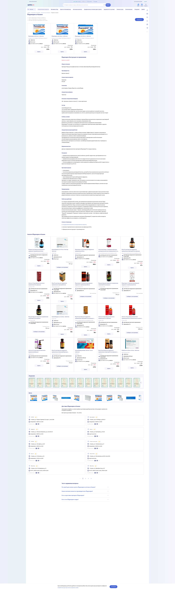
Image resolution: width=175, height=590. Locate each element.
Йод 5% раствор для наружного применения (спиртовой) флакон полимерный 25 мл (60, 351)
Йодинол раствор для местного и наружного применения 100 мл (36, 250)
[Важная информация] (147, 24)
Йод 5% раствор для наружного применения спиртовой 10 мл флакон (131, 250)
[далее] (140, 382)
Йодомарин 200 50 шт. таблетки (36, 36)
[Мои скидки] (147, 13)
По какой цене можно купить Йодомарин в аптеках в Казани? (78, 487)
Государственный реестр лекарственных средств (74, 224)
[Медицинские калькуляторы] (147, 21)
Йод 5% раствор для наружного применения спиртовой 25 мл (59, 283)
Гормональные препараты (45, 12)
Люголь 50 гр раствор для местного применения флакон (36, 351)
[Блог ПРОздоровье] (147, 17)
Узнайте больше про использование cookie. (68, 587)
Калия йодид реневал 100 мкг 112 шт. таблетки (84, 351)
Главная (28, 12)
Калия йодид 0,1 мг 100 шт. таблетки (60, 316)
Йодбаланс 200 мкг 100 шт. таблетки (130, 350)
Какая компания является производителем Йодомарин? (77, 491)
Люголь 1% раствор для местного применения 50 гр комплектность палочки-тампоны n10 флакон (132, 317)
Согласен (113, 586)
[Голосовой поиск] (104, 5)
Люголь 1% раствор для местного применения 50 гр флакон (36, 283)
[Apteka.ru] (32, 5)
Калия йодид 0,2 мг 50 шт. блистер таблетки (60, 250)
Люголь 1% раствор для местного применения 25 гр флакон (106, 317)
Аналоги (139, 19)
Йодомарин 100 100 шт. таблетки (83, 36)
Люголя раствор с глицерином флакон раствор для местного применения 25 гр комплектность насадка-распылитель (108, 250)
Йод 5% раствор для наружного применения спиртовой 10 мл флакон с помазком (84, 317)
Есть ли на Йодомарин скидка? (70, 499)
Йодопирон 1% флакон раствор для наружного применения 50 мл (130, 283)
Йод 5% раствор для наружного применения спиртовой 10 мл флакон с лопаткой (107, 351)
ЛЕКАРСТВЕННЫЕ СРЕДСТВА (35, 12)
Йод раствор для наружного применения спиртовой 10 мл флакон (38, 317)
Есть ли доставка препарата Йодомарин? (73, 495)
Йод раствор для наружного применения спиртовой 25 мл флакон (108, 283)
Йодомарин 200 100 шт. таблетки (59, 36)
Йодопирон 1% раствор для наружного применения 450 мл (84, 250)
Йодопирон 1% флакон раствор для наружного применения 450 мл (83, 283)
